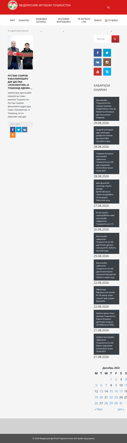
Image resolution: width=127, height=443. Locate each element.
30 (116, 403)
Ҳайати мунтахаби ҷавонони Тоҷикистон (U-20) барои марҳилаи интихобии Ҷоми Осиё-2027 (105, 344)
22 (111, 397)
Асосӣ (10, 30)
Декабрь (22, 30)
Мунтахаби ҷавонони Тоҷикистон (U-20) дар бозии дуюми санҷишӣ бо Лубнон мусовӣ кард (106, 243)
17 (121, 391)
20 (101, 397)
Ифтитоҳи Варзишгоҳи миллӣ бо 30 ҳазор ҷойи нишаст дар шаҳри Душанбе (105, 295)
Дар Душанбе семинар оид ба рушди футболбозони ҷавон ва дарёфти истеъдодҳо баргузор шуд (104, 192)
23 (116, 397)
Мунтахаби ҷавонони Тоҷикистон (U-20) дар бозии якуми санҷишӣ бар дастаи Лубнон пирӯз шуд (106, 270)
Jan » (121, 409)
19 (96, 397)
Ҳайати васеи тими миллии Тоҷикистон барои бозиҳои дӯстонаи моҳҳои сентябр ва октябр (105, 319)
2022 (15, 30)
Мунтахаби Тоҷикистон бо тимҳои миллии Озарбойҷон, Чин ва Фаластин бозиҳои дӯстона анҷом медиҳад (106, 109)
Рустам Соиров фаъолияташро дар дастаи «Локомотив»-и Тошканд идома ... (20, 82)
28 (106, 403)
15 (111, 391)
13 (101, 391)
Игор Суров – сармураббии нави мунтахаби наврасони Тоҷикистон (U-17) (105, 218)
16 (116, 391)
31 (121, 403)
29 (111, 403)
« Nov (98, 409)
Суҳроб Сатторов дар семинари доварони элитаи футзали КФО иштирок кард (104, 135)
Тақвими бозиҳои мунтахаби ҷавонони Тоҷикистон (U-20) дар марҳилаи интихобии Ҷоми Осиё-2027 (104, 162)
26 (96, 403)
